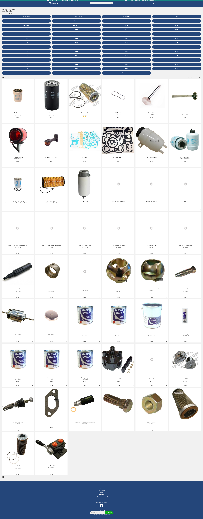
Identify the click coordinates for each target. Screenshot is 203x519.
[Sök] (111, 3)
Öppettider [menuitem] (71, 0)
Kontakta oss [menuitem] (57, 0)
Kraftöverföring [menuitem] (130, 6)
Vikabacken (100, 502)
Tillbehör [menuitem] (100, 6)
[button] (151, 3)
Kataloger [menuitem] (76, 0)
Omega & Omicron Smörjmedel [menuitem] (110, 6)
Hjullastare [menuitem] (78, 6)
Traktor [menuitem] (85, 6)
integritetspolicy (108, 514)
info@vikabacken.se (138, 0)
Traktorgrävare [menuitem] (92, 6)
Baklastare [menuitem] (71, 6)
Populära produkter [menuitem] (64, 0)
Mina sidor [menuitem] (51, 0)
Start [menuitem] (48, 0)
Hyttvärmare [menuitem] (122, 6)
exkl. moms (148, 3)
